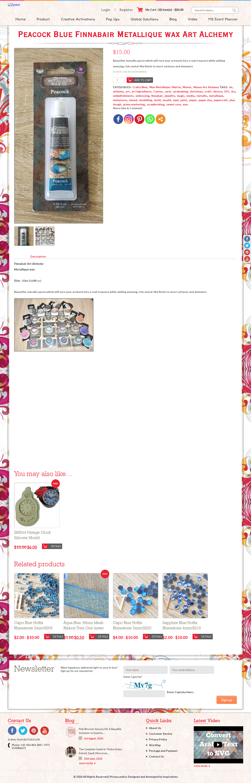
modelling (145, 100)
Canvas (158, 91)
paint (183, 100)
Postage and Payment (163, 750)
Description (38, 256)
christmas (196, 91)
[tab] (38, 256)
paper (193, 100)
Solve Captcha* (132, 676)
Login (105, 9)
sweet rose (173, 104)
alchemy (118, 91)
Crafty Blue (140, 87)
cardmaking (180, 91)
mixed (133, 100)
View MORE (201, 766)
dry (233, 91)
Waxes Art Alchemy (206, 87)
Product (43, 19)
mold (157, 100)
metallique (216, 95)
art (128, 91)
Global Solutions (144, 19)
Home (20, 19)
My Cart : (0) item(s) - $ (164, 9)
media (190, 95)
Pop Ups (113, 19)
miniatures (120, 100)
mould (167, 100)
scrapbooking (155, 104)
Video (192, 19)
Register (126, 9)
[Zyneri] (14, 4)
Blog (173, 19)
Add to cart (143, 80)
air (231, 87)
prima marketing (134, 104)
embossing (142, 95)
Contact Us (156, 756)
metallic (201, 95)
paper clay (205, 100)
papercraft (221, 100)
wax (185, 104)
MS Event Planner (223, 19)
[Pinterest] (139, 119)
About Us (155, 728)
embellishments (123, 95)
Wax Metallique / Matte (165, 87)
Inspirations (170, 776)
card (168, 91)
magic (181, 95)
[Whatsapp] (150, 119)
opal (175, 100)
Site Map (155, 745)
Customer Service (160, 733)
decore (217, 91)
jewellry (170, 95)
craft (208, 91)
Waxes (187, 87)
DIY (226, 91)
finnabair (157, 95)
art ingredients (141, 91)
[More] (161, 119)
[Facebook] (118, 119)
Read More (86, 763)
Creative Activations (78, 19)
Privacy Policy (158, 739)
